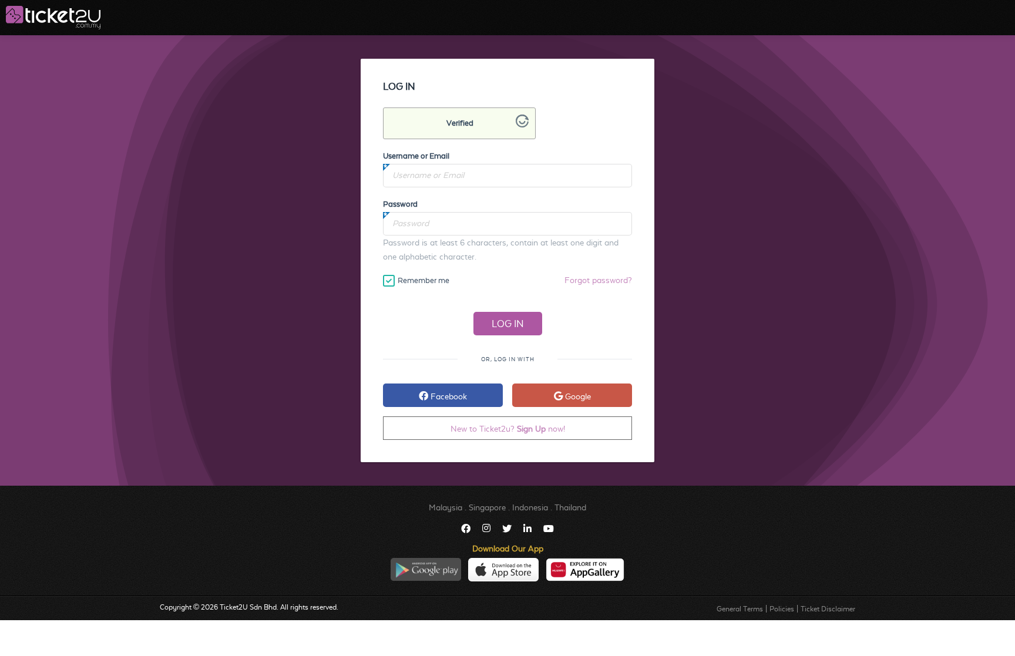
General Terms (740, 609)
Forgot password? (598, 280)
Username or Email (416, 156)
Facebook (447, 396)
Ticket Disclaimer (828, 609)
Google (577, 396)
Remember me (423, 280)
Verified (459, 123)
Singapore (487, 507)
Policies (781, 609)
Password (400, 204)
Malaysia (445, 507)
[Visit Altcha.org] (522, 124)
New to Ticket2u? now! (508, 428)
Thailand (570, 507)
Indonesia (530, 507)
